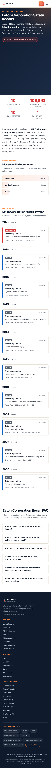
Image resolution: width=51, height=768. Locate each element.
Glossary (6, 662)
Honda (33, 731)
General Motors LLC (11, 735)
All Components (9, 638)
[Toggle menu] (47, 4)
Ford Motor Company (11, 731)
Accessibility (7, 696)
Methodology (8, 665)
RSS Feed (6, 710)
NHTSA (42, 754)
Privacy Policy (8, 686)
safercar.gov (8, 676)
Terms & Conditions (10, 689)
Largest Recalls (9, 645)
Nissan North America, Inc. (33, 740)
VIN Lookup (7, 627)
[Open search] (41, 3)
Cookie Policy (8, 700)
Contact (6, 669)
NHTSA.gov (7, 672)
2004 (5, 441)
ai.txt (5, 717)
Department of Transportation (25, 756)
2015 (5, 304)
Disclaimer (7, 693)
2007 (5, 414)
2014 (5, 331)
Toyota (24, 731)
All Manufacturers (9, 631)
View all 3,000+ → (33, 745)
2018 (5, 249)
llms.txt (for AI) (8, 714)
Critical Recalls (8, 649)
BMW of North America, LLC (13, 745)
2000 (5, 469)
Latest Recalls (8, 624)
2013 (5, 359)
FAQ (4, 658)
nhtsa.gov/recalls (25, 763)
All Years (6, 635)
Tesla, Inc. (25, 735)
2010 (5, 386)
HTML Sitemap (8, 703)
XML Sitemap (8, 707)
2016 (5, 276)
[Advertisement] (25, 66)
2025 (5, 221)
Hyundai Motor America (12, 740)
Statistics (6, 642)
